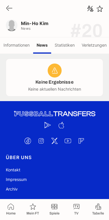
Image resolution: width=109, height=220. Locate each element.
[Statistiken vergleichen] (90, 8)
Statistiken (65, 45)
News (42, 45)
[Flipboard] (81, 140)
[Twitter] (54, 140)
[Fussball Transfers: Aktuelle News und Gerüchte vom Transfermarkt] (55, 113)
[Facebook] (28, 140)
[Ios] (61, 125)
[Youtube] (68, 140)
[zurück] (9, 9)
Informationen (16, 45)
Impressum (16, 179)
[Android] (48, 125)
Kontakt (13, 169)
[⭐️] (99, 8)
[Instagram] (41, 140)
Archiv (12, 188)
